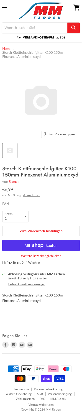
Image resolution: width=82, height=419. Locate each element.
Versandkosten (31, 195)
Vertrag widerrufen (41, 404)
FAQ (42, 399)
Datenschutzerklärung (48, 389)
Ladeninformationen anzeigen (26, 284)
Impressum (21, 389)
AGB (40, 394)
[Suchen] (73, 28)
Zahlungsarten (25, 399)
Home (6, 49)
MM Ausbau (58, 399)
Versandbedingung (60, 394)
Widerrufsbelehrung (18, 394)
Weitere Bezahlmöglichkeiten (41, 256)
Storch (13, 181)
